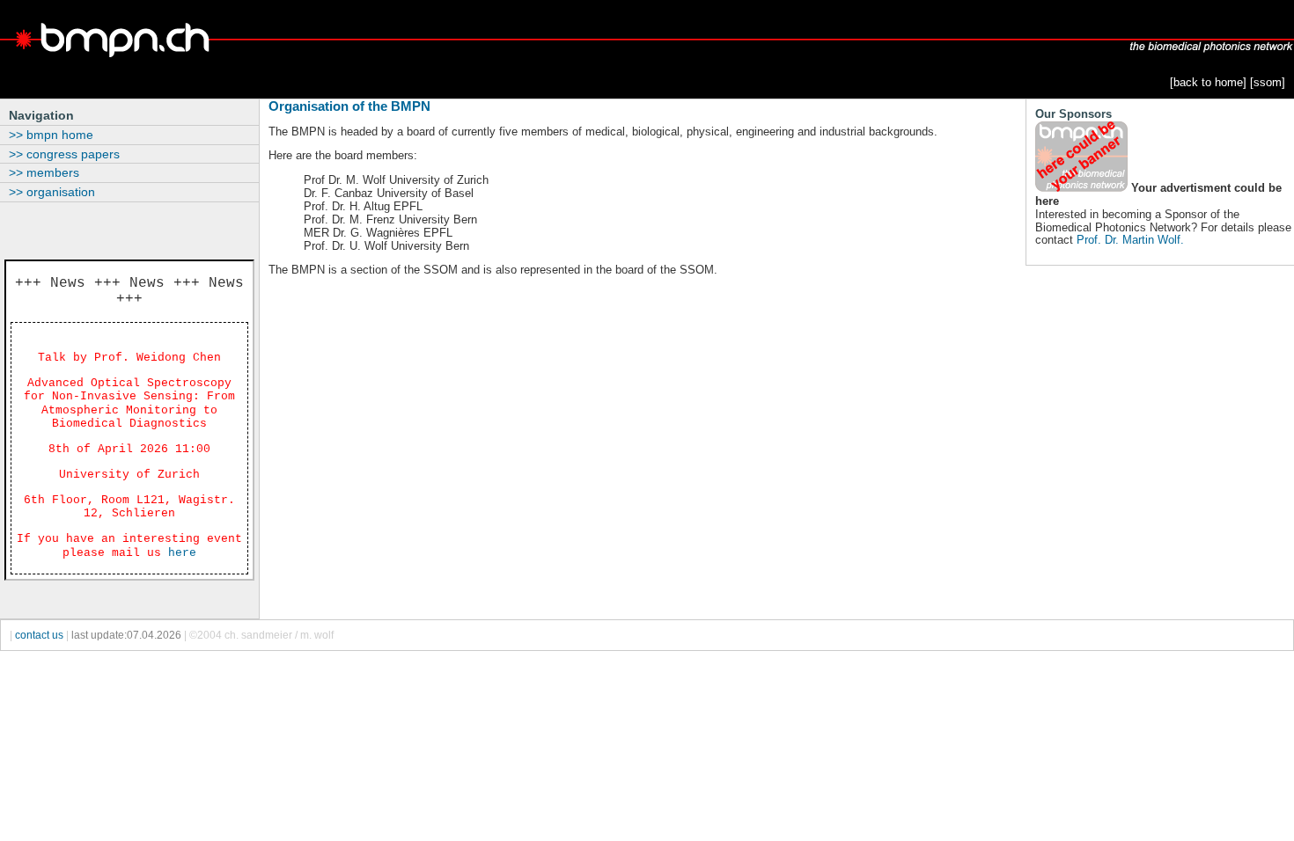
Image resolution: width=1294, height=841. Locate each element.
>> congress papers (64, 154)
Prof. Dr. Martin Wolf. (1130, 239)
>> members (44, 172)
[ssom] (1267, 82)
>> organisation (52, 192)
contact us (39, 635)
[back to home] (1208, 82)
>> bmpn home (51, 135)
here (182, 552)
